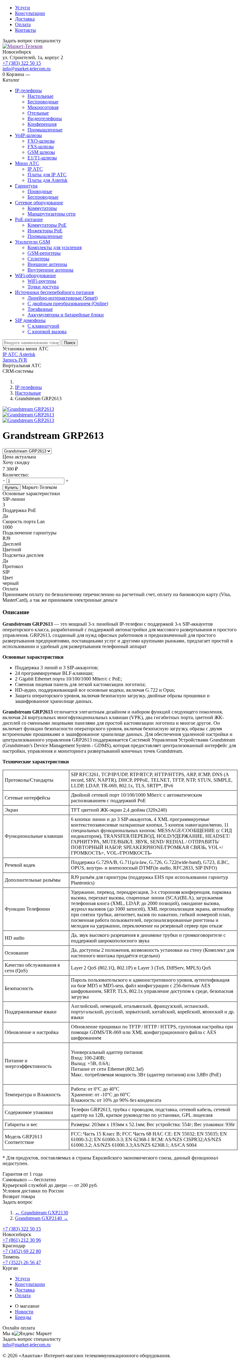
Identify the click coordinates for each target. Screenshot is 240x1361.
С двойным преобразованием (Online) (68, 303)
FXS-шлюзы (41, 146)
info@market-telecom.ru (26, 68)
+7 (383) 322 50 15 (21, 63)
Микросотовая (43, 107)
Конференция (42, 124)
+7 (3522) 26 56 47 (21, 1262)
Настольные (40, 96)
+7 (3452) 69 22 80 (21, 1251)
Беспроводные (43, 101)
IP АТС (35, 169)
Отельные (38, 113)
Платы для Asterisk (48, 180)
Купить (11, 487)
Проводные (40, 191)
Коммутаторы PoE (47, 225)
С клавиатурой (43, 326)
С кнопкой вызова (47, 331)
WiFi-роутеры (42, 281)
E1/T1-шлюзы (42, 157)
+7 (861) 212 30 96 (21, 1240)
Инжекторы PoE (45, 230)
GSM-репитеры (44, 253)
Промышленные (45, 129)
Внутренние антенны (50, 270)
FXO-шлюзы (41, 141)
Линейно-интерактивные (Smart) (63, 298)
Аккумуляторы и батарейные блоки (66, 314)
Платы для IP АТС (47, 174)
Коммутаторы (42, 208)
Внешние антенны (47, 264)
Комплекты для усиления (55, 247)
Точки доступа (43, 286)
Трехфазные (40, 309)
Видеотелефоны (45, 118)
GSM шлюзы (41, 152)
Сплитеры (38, 258)
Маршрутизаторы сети (52, 213)
